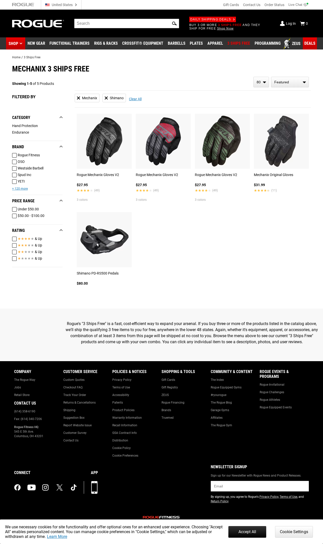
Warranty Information (127, 417)
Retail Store (22, 395)
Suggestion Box (74, 417)
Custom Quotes (74, 380)
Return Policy (220, 501)
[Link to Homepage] (38, 23)
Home (16, 57)
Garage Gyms (220, 410)
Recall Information (124, 425)
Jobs (17, 387)
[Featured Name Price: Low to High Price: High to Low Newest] (290, 82)
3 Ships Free (32, 57)
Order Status (274, 5)
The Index (217, 380)
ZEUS (165, 395)
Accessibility (120, 395)
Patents (117, 402)
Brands (166, 410)
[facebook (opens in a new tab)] (17, 487)
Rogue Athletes (270, 400)
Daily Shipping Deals (210, 19)
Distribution (120, 440)
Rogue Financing (173, 402)
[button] (174, 23)
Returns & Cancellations (79, 402)
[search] (126, 23)
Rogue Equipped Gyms (226, 387)
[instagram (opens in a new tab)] (45, 487)
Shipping (69, 410)
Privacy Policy (121, 380)
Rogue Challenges (272, 392)
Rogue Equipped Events (276, 407)
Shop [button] (13, 43)
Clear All (135, 99)
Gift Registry (170, 387)
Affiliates (217, 417)
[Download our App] (94, 487)
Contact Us (251, 5)
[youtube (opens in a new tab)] (31, 487)
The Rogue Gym (221, 425)
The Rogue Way (24, 380)
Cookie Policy (121, 448)
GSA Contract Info (124, 433)
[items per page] (261, 82)
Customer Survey (75, 433)
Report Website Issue (77, 425)
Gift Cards (231, 5)
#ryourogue (218, 395)
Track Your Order (74, 395)
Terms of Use (121, 387)
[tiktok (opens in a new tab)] (73, 487)
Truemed (168, 417)
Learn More (57, 536)
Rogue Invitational (272, 384)
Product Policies (123, 410)
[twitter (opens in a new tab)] (59, 487)
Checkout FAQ (73, 387)
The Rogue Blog (221, 402)
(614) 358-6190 (24, 411)
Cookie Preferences (125, 455)
